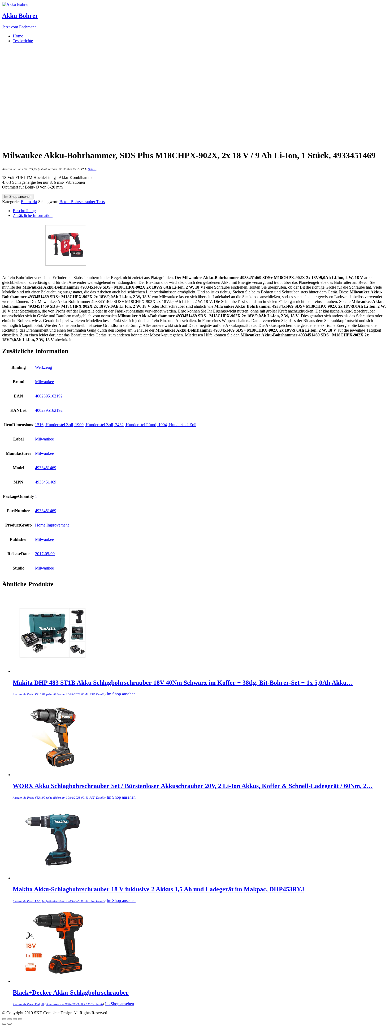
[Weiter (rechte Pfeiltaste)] (9, 1024)
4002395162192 (49, 396)
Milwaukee (44, 381)
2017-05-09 (45, 553)
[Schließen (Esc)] (4, 1019)
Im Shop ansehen (17, 197)
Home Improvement (52, 525)
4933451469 (45, 467)
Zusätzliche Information (33, 215)
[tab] (200, 210)
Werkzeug (43, 367)
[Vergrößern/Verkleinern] (20, 1019)
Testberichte (23, 40)
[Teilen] (9, 1019)
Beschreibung (24, 210)
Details (92, 168)
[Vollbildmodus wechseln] (15, 1019)
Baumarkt (29, 201)
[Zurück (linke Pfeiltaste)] (4, 1024)
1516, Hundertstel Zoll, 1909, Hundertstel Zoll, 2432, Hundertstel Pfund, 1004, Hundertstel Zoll (115, 424)
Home (18, 36)
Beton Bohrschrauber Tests (82, 201)
